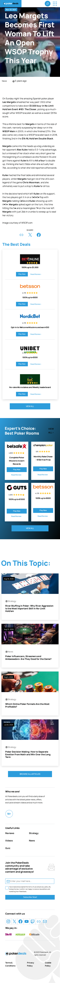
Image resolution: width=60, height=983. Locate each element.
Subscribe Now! (30, 897)
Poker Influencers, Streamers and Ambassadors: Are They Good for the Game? (28, 657)
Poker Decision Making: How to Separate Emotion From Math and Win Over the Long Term (27, 754)
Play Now (21, 274)
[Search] (47, 3)
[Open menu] (55, 4)
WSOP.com (26, 222)
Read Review (16, 475)
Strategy (12, 601)
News (4, 81)
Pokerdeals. (44, 952)
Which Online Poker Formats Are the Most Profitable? (27, 705)
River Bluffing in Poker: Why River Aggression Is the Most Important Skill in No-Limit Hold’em (29, 608)
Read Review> (35, 274)
